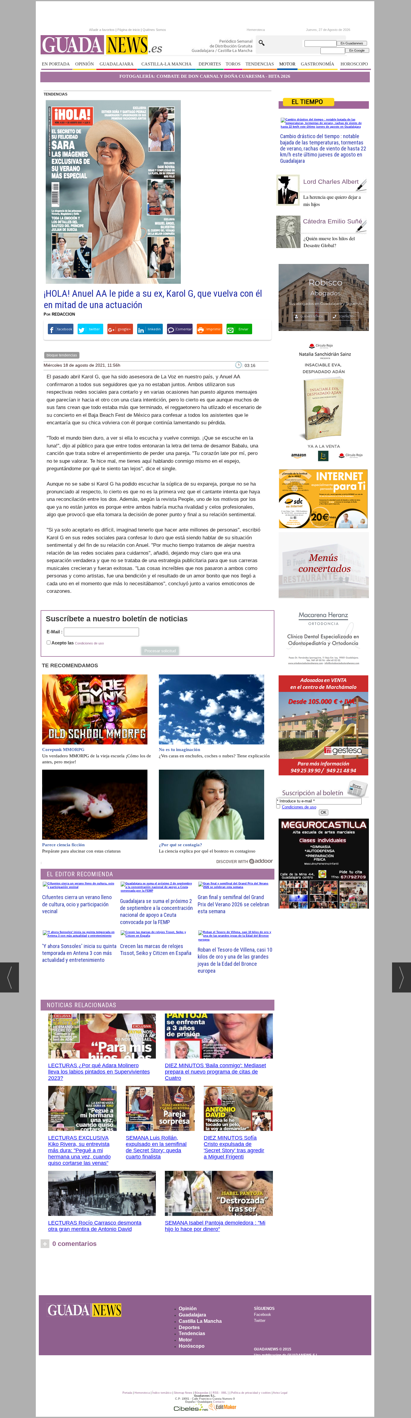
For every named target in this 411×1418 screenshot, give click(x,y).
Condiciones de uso (89, 643)
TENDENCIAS (260, 64)
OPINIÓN (84, 64)
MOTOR (287, 64)
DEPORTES (210, 64)
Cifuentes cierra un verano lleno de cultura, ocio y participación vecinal (77, 904)
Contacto (218, 1401)
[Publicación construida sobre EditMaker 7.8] (222, 1409)
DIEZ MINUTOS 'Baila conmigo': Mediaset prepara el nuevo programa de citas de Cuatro (215, 1071)
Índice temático (162, 1392)
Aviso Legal (280, 1392)
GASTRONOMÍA (317, 64)
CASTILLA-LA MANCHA (166, 64)
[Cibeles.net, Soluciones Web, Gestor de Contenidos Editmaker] (191, 1409)
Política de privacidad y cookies (251, 1392)
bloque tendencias (62, 355)
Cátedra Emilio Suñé (332, 221)
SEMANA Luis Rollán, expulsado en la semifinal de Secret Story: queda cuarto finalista (156, 1147)
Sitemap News (183, 1392)
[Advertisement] (204, 1273)
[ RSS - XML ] (220, 1392)
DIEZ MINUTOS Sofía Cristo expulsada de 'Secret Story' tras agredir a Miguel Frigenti (234, 1147)
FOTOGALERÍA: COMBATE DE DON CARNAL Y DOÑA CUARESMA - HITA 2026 (204, 76)
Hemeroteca (256, 30)
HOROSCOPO (354, 64)
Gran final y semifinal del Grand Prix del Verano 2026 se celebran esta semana (233, 904)
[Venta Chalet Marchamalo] (323, 725)
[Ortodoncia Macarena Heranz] (323, 637)
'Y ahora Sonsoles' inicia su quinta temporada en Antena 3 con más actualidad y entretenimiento (79, 953)
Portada (127, 1392)
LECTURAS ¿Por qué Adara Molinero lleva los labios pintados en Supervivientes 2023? (99, 1071)
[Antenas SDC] (323, 499)
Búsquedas (202, 1392)
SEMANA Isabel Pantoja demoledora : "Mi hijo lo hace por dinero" (215, 1226)
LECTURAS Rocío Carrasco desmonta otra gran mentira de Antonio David (94, 1226)
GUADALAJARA (117, 64)
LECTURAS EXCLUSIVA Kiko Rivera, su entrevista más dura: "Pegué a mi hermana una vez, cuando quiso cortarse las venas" (79, 1150)
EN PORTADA (56, 64)
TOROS (233, 64)
